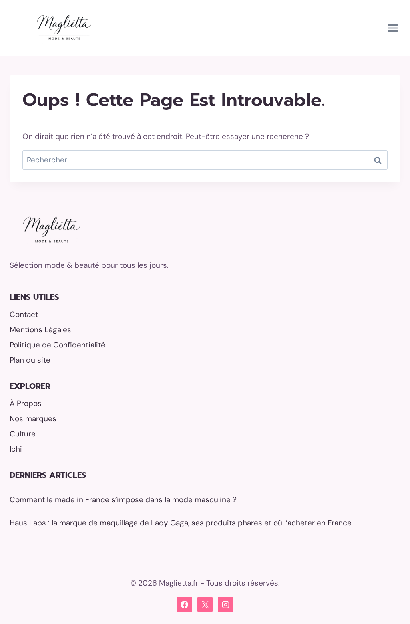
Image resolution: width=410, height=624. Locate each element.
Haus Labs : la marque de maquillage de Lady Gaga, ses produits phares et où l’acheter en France (181, 523)
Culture (23, 434)
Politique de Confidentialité (57, 345)
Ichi (16, 449)
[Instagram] (225, 604)
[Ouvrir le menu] (392, 28)
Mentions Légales (40, 330)
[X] (205, 604)
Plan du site (30, 360)
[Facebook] (184, 604)
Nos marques (33, 419)
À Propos (26, 403)
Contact (24, 314)
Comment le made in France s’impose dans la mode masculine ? (123, 500)
